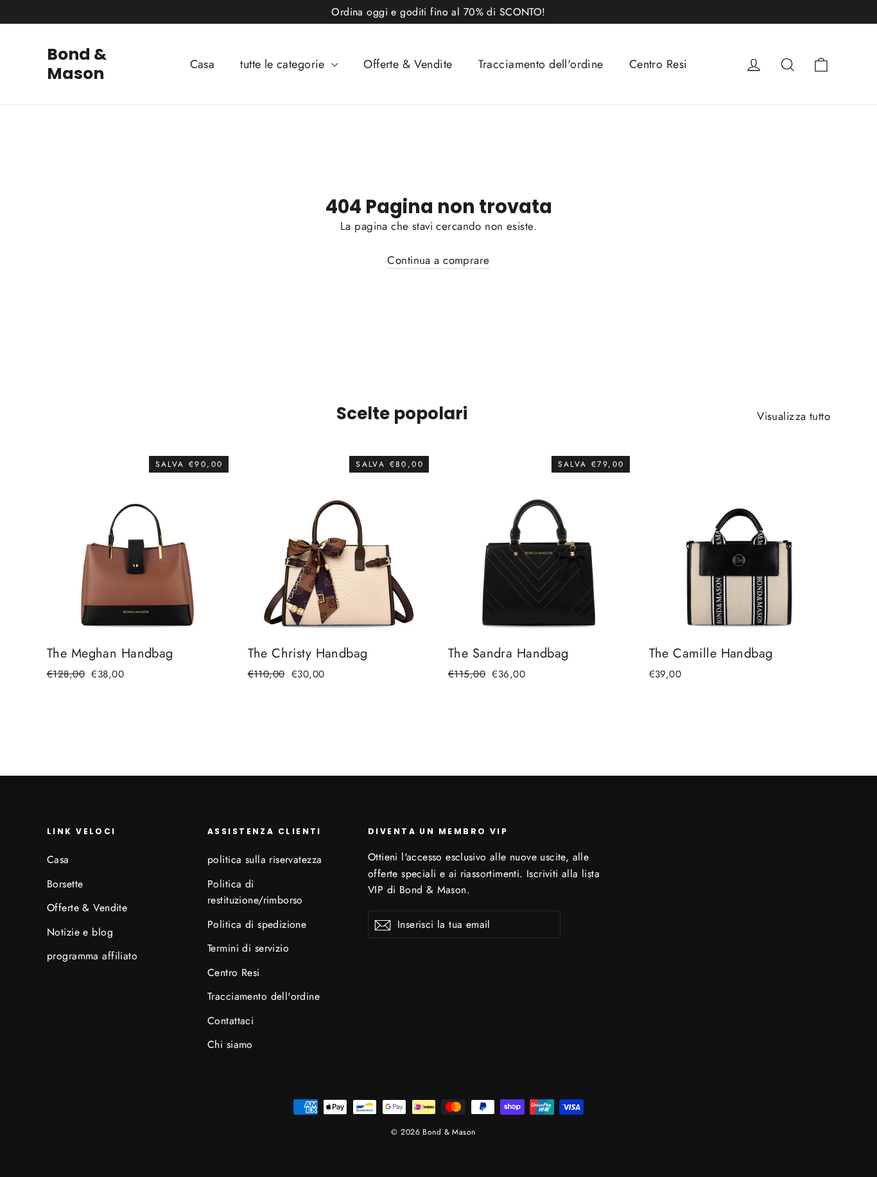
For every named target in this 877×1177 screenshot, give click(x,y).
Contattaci (230, 1020)
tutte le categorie (284, 64)
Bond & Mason (77, 64)
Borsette (65, 883)
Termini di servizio (248, 948)
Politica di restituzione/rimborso (255, 891)
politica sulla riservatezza (264, 859)
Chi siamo (230, 1044)
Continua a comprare (438, 260)
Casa (202, 64)
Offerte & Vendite (407, 64)
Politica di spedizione (256, 924)
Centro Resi (658, 64)
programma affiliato (92, 955)
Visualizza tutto (793, 416)
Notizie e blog (80, 932)
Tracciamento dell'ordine (540, 64)
